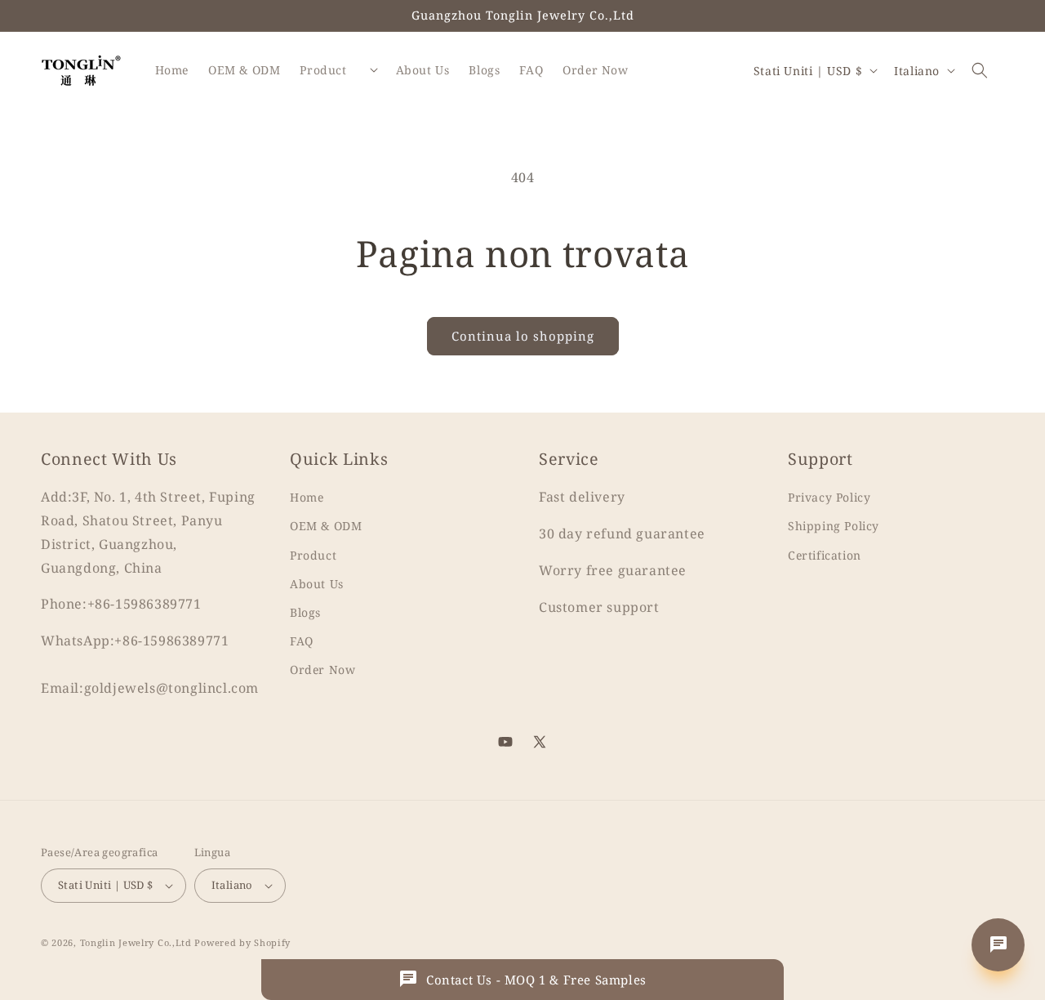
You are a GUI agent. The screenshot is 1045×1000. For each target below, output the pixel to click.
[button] (980, 70)
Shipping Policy (833, 525)
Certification (824, 555)
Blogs (305, 612)
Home (306, 497)
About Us (317, 584)
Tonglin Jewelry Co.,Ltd (136, 942)
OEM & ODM (326, 525)
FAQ (302, 641)
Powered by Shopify (242, 942)
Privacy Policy (829, 497)
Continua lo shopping (522, 336)
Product (313, 555)
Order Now (322, 669)
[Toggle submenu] (374, 70)
